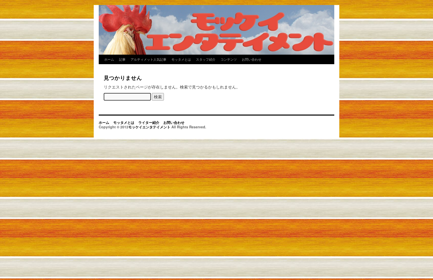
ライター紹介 (148, 122)
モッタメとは (181, 59)
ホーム (109, 59)
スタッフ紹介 (205, 59)
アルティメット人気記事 (148, 59)
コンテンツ (229, 59)
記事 (122, 59)
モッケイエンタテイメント (149, 126)
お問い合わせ (251, 59)
